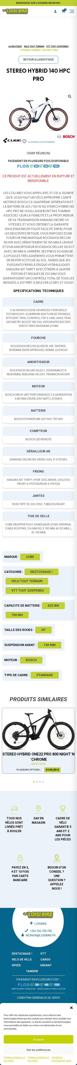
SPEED (16, 965)
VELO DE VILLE (22, 959)
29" (43, 630)
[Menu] (71, 11)
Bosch (31, 660)
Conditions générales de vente (61, 1059)
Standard (44, 675)
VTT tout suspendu (57, 46)
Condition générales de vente (38, 997)
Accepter (38, 1039)
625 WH (53, 605)
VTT (43, 953)
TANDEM (32, 971)
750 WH (17, 615)
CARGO (45, 959)
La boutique (15, 46)
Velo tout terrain (34, 46)
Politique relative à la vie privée (14, 1059)
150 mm (50, 645)
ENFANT (46, 965)
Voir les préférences (38, 1050)
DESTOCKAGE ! (41, 572)
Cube (30, 557)
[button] (71, 1008)
